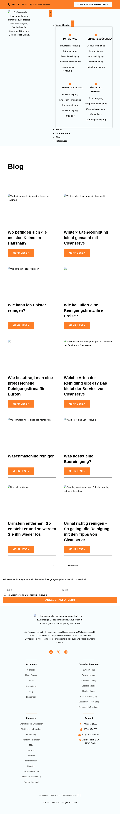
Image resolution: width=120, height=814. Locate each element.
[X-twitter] (58, 652)
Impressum (44, 795)
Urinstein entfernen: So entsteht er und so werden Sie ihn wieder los (32, 528)
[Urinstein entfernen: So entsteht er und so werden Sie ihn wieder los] (32, 499)
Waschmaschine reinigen (31, 456)
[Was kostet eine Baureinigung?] (88, 432)
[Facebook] (51, 652)
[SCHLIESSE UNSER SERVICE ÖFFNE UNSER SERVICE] (72, 23)
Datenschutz (55, 795)
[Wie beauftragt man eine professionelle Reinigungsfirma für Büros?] (32, 354)
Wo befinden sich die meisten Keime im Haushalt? (27, 237)
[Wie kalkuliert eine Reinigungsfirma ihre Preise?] (88, 281)
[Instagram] (66, 652)
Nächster (73, 565)
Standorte (31, 718)
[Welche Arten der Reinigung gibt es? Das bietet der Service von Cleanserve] (88, 354)
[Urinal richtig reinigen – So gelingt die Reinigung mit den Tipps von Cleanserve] (88, 499)
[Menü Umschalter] (50, 13)
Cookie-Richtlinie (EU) (71, 795)
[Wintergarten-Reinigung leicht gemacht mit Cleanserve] (88, 208)
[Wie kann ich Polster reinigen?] (32, 281)
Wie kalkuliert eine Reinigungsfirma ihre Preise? (83, 310)
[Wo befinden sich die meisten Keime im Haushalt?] (32, 208)
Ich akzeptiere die (27, 595)
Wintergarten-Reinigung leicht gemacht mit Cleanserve (86, 237)
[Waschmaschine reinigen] (32, 432)
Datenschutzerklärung (36, 595)
